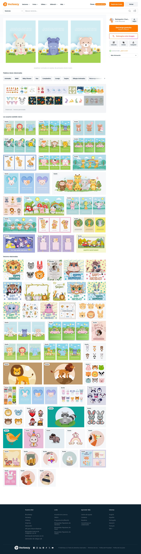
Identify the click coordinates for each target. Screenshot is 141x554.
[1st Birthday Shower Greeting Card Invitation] (98, 331)
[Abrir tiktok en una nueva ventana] (46, 548)
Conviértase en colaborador (86, 524)
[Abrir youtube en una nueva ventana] (52, 548)
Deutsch (111, 523)
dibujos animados (79, 78)
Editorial (53, 4)
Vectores (25, 4)
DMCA (56, 517)
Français (112, 526)
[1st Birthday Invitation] (54, 270)
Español (111, 517)
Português (112, 520)
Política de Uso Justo (119, 548)
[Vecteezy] (11, 4)
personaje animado (95, 78)
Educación (28, 526)
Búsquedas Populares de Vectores (62, 524)
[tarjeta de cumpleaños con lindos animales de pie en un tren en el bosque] (91, 243)
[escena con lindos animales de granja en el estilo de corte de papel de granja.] (44, 205)
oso (37, 78)
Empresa (28, 523)
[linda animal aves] (12, 438)
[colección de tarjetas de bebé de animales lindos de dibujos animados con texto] (67, 310)
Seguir (134, 21)
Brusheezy (28, 514)
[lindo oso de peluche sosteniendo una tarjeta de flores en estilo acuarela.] (54, 225)
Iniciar (131, 4)
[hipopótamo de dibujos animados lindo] (54, 438)
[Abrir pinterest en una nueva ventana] (43, 548)
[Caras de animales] (96, 395)
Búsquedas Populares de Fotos (62, 528)
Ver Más (94, 101)
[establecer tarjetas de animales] (89, 145)
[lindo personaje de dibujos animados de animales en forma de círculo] (96, 438)
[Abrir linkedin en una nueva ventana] (40, 548)
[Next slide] (103, 78)
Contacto (84, 517)
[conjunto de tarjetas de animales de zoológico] (54, 128)
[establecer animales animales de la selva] (19, 128)
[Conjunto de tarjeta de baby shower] (26, 183)
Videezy (27, 520)
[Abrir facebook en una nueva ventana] (34, 548)
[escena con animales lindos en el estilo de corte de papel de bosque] (89, 162)
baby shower (27, 78)
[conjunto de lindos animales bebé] (12, 205)
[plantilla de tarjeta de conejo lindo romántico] (10, 478)
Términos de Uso (93, 548)
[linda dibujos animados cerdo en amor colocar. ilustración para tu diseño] (35, 417)
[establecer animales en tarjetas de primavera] (24, 331)
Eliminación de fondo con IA (34, 536)
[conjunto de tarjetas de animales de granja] (54, 162)
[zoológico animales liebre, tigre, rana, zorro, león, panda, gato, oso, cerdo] (95, 373)
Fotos (34, 4)
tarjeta (66, 78)
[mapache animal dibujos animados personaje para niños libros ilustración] (65, 417)
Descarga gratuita (123, 28)
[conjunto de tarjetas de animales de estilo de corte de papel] (54, 145)
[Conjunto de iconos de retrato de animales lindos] (72, 395)
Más (61, 4)
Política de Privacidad (105, 548)
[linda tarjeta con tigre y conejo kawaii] (12, 458)
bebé (16, 78)
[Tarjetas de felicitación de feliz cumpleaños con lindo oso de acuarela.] (19, 162)
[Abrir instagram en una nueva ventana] (37, 548)
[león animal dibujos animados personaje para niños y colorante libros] (22, 373)
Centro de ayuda (86, 514)
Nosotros (84, 520)
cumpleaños (47, 78)
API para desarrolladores (33, 529)
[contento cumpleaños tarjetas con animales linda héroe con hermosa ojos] (13, 270)
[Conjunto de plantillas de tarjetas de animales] (89, 225)
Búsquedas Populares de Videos (62, 532)
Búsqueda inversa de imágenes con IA (32, 532)
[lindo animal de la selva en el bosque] (79, 183)
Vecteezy (28, 517)
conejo (57, 78)
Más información (116, 55)
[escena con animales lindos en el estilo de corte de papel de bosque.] (19, 225)
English (111, 514)
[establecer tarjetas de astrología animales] (56, 243)
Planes (92, 4)
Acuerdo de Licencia (60, 514)
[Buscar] (129, 11)
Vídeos (43, 4)
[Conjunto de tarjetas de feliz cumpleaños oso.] (89, 128)
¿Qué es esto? (124, 51)
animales (8, 78)
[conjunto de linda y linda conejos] (96, 417)
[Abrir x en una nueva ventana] (49, 548)
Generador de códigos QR (33, 539)
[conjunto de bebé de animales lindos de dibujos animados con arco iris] (30, 310)
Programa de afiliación (61, 520)
